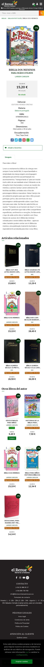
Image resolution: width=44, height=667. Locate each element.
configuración (21, 655)
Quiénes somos (22, 638)
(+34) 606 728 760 (22, 591)
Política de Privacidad (22, 623)
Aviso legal (22, 616)
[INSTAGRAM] (20, 577)
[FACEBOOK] (16, 577)
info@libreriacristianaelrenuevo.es (22, 594)
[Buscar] (41, 13)
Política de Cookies (22, 626)
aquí (27, 652)
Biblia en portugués (15, 18)
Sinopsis (8, 157)
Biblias (4, 18)
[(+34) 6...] (27, 577)
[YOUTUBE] (23, 577)
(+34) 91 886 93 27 (22, 587)
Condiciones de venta (22, 620)
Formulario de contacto (22, 597)
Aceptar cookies (22, 661)
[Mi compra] (33, 4)
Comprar (12, 438)
